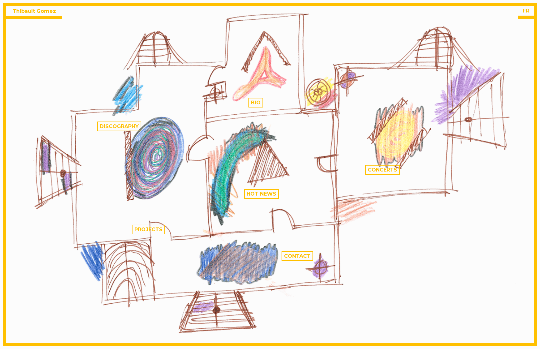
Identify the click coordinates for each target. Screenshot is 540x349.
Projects (148, 229)
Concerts (382, 170)
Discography (119, 126)
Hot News (261, 194)
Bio (256, 103)
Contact (297, 256)
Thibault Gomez (34, 11)
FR (526, 11)
